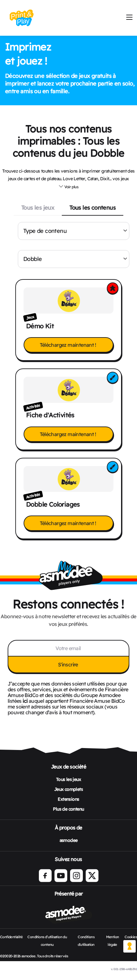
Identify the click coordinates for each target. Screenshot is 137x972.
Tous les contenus (92, 207)
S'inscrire (68, 664)
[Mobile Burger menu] (129, 17)
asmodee (69, 840)
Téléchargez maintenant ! (68, 345)
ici (25, 701)
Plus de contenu (68, 809)
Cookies (131, 937)
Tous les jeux (37, 207)
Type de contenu (45, 230)
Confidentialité (11, 937)
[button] (68, 186)
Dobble (32, 259)
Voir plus (70, 186)
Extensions (68, 799)
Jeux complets (68, 789)
